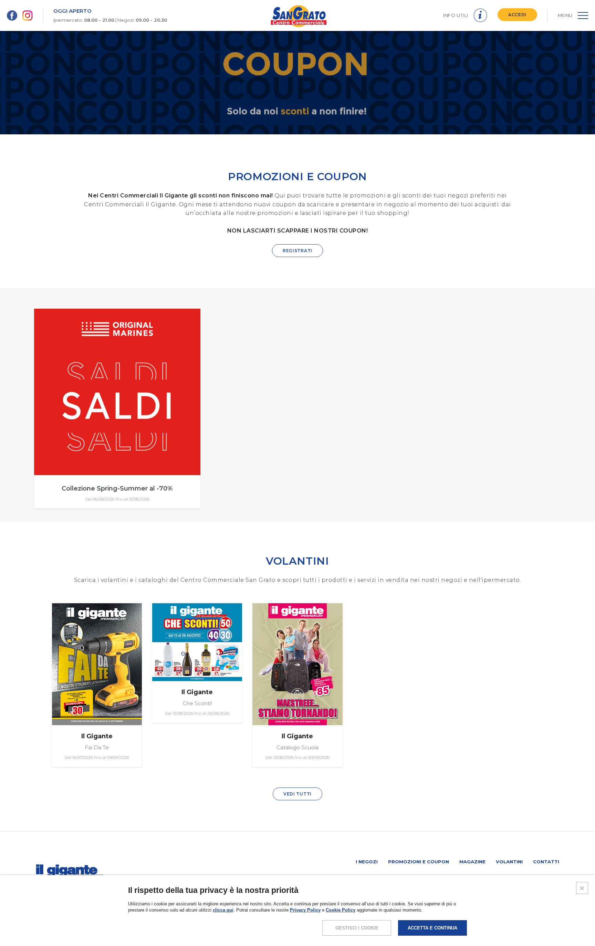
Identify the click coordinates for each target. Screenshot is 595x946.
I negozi (367, 861)
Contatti (546, 861)
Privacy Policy (305, 910)
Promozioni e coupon (418, 861)
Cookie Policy (340, 910)
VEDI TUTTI (297, 793)
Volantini (509, 861)
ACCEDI (517, 14)
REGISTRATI (297, 250)
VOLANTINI (297, 561)
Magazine (472, 861)
